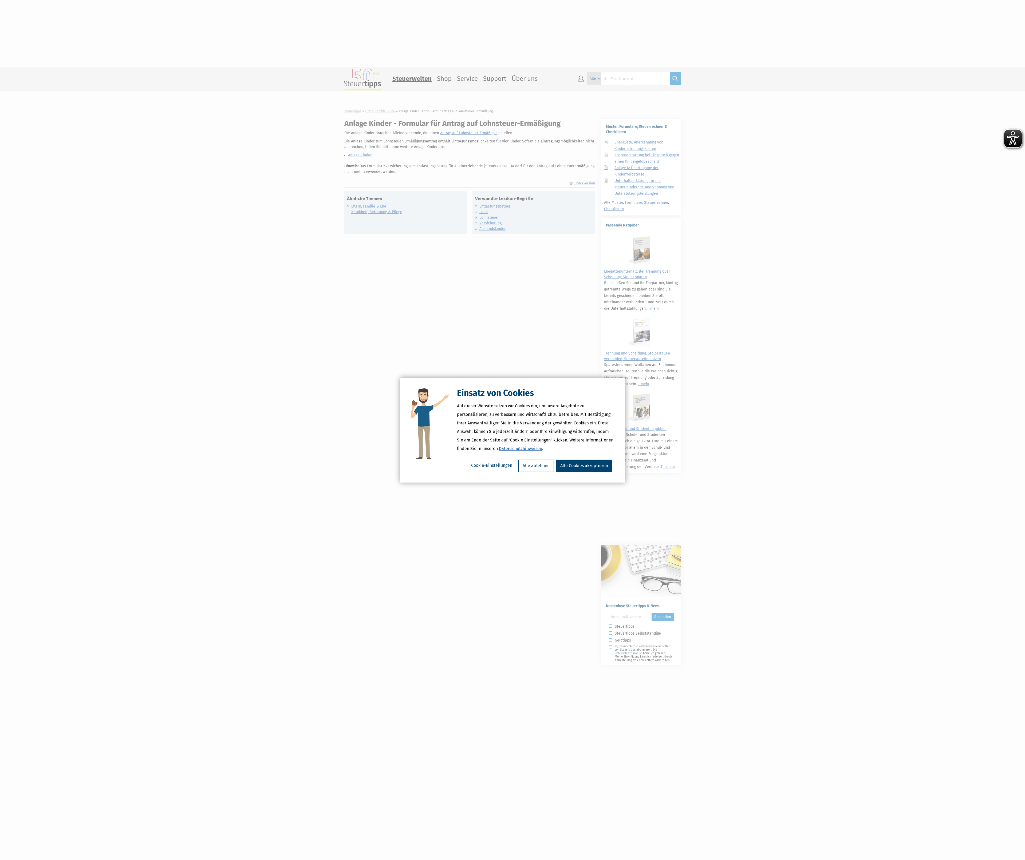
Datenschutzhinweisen (520, 448)
